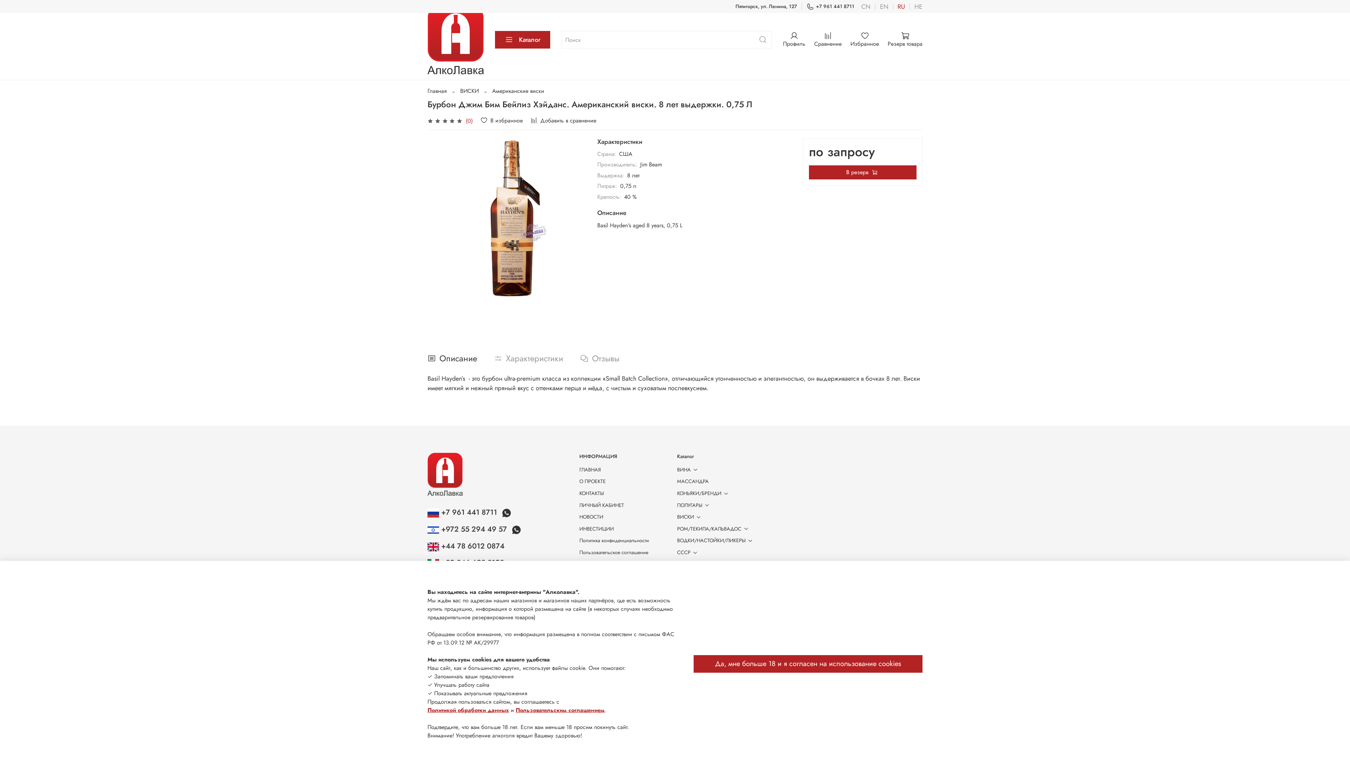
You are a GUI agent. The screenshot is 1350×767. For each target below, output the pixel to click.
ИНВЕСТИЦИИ (596, 528)
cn (865, 7)
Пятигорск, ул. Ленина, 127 (766, 6)
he (918, 7)
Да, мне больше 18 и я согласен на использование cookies (808, 664)
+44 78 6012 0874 (471, 546)
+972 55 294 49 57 (474, 529)
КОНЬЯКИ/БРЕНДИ (699, 493)
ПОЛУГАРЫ (689, 505)
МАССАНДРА (693, 481)
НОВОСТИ (591, 516)
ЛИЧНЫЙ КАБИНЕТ (601, 505)
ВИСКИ (469, 91)
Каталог (529, 39)
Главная (437, 91)
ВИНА (684, 469)
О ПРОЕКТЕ (592, 481)
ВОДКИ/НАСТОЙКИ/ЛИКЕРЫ (711, 540)
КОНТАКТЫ (591, 493)
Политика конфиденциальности (614, 540)
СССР (683, 552)
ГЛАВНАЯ (590, 469)
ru (901, 7)
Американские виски (518, 91)
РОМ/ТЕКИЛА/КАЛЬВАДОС (709, 528)
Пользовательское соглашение (613, 552)
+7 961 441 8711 (835, 6)
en (884, 7)
